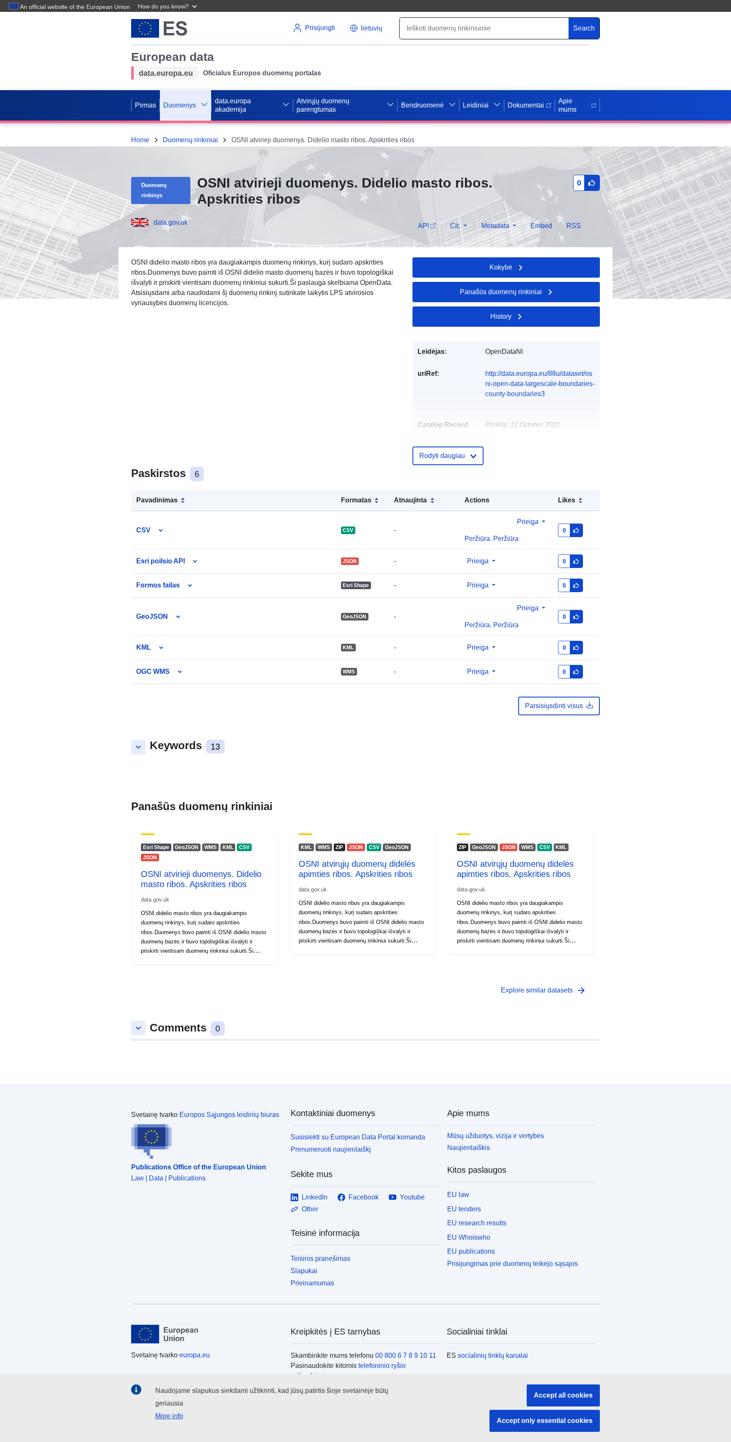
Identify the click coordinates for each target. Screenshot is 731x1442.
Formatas (356, 500)
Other (310, 1209)
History (500, 316)
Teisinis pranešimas (320, 1258)
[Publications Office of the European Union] (205, 1139)
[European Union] (206, 1334)
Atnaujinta (410, 500)
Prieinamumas (312, 1283)
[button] (168, 6)
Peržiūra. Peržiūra (491, 625)
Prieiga (528, 521)
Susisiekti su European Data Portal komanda (358, 1137)
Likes (566, 500)
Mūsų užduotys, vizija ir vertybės (495, 1135)
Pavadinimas (157, 500)
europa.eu (194, 1355)
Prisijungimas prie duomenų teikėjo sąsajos (512, 1263)
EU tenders (464, 1209)
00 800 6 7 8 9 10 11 (405, 1355)
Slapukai (304, 1270)
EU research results (476, 1223)
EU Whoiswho (468, 1237)
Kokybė (500, 267)
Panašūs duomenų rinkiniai (501, 291)
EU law (458, 1194)
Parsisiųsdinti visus (554, 705)
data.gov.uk (171, 222)
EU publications (471, 1251)
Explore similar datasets (543, 990)
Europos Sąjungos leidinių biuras (229, 1114)
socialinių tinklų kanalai (493, 1355)
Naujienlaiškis (468, 1147)
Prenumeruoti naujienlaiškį (331, 1149)
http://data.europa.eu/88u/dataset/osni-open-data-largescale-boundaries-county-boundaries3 (540, 383)
